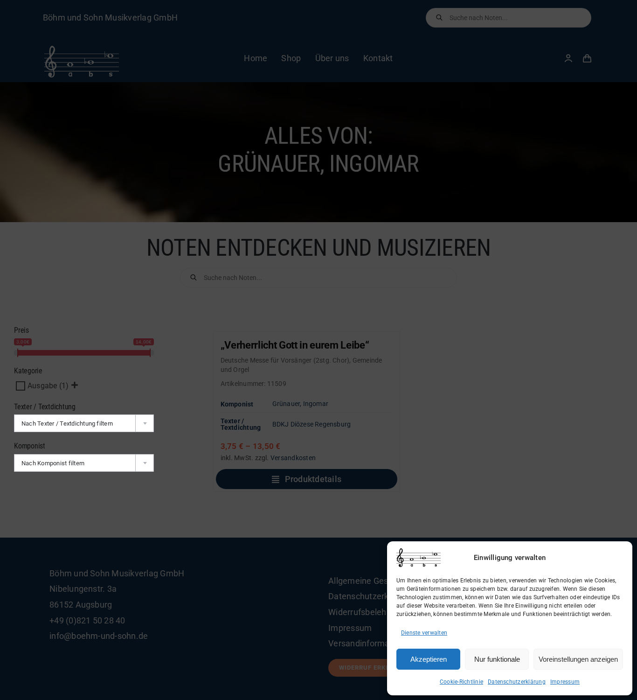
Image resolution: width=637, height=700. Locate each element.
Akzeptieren (428, 659)
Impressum (565, 682)
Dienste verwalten (424, 633)
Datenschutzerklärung (517, 682)
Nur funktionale (497, 659)
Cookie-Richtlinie (461, 682)
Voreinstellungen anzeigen (578, 659)
